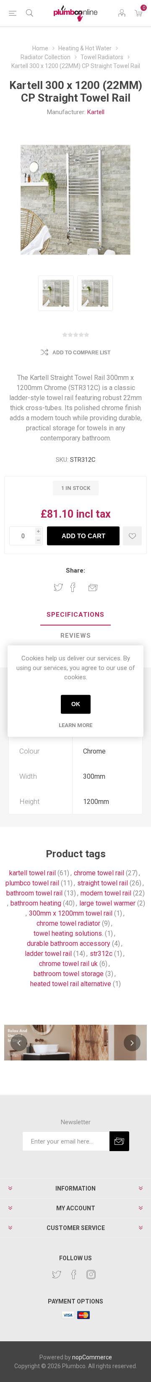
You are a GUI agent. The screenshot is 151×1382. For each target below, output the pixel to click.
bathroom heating (35, 903)
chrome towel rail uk (68, 964)
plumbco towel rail (32, 883)
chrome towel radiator (68, 923)
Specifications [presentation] (75, 614)
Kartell (95, 112)
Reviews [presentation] (75, 635)
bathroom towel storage (69, 974)
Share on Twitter (58, 587)
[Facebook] (74, 1274)
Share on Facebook (73, 587)
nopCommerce (92, 1357)
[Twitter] (56, 1274)
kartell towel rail (32, 873)
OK (75, 704)
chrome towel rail (99, 873)
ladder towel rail (48, 954)
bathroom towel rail (34, 893)
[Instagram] (91, 1274)
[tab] (75, 615)
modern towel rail (106, 893)
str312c (101, 954)
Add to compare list (81, 353)
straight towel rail (102, 883)
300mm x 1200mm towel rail (70, 913)
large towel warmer (107, 903)
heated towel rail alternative (70, 984)
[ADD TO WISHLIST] (132, 535)
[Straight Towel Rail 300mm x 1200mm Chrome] (56, 293)
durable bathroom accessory (68, 944)
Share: (75, 570)
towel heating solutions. (68, 933)
